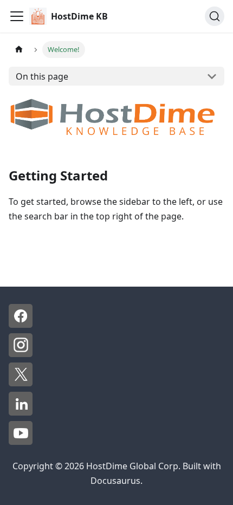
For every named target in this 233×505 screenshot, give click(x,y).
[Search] (214, 16)
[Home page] (19, 49)
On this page (42, 76)
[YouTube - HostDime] (21, 442)
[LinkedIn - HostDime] (21, 412)
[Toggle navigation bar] (17, 16)
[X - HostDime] (21, 383)
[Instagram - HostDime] (21, 354)
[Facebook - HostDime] (21, 325)
